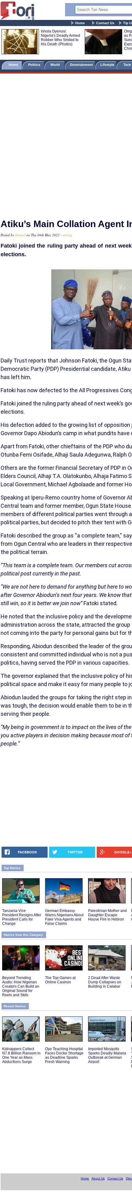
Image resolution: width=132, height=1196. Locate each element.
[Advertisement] (66, 143)
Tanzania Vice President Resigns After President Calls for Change (21, 917)
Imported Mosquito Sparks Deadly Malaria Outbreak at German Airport (107, 1055)
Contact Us (105, 23)
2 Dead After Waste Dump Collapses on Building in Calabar (104, 982)
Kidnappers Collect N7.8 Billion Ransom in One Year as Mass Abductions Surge (21, 1055)
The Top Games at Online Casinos (60, 980)
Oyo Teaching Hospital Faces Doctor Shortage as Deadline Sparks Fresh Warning (64, 1055)
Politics (34, 64)
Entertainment (81, 64)
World (56, 64)
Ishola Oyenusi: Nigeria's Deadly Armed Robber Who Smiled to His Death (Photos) (60, 37)
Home (80, 23)
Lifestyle (107, 64)
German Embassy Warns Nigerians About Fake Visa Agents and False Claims (64, 917)
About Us (98, 1178)
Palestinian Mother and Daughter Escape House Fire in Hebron (107, 915)
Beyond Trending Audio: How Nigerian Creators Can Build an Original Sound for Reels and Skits (20, 986)
